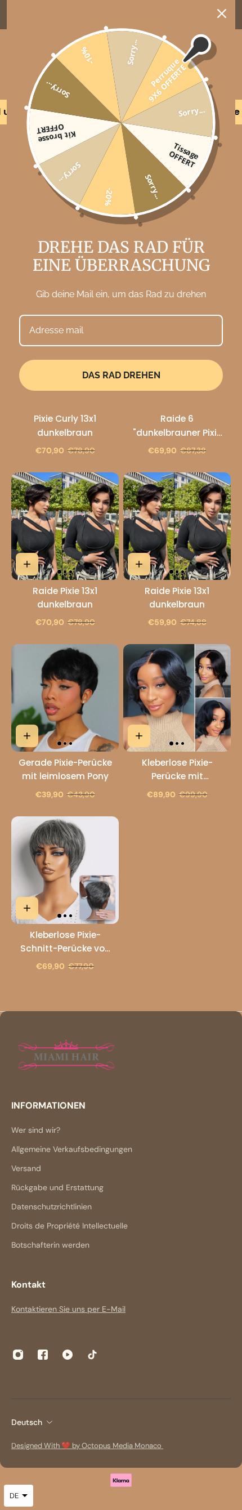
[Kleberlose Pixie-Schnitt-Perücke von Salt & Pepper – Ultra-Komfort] (65, 870)
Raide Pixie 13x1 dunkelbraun (65, 597)
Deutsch (26, 1422)
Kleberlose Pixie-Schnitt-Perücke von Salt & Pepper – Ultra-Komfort (65, 942)
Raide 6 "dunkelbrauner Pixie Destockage (177, 426)
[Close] (221, 13)
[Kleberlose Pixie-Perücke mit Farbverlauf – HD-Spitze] (177, 698)
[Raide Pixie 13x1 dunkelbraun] (65, 526)
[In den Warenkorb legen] (27, 564)
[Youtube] (67, 1354)
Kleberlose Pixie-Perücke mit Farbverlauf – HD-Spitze (177, 770)
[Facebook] (42, 1354)
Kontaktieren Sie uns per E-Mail (68, 1309)
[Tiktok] (92, 1354)
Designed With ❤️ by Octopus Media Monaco (87, 1445)
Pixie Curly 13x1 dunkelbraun (65, 425)
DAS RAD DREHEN (121, 375)
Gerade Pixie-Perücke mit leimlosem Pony (65, 769)
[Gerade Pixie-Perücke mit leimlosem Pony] (65, 698)
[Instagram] (18, 1354)
